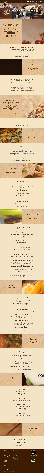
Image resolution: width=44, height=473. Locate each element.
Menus (21, 1)
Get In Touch (15, 455)
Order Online (41, 1)
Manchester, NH (7, 464)
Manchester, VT (7, 465)
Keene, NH (6, 461)
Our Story (15, 451)
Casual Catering (29, 1)
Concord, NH (6, 454)
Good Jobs (33, 1)
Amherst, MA (6, 451)
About (24, 1)
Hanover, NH (6, 460)
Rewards (37, 1)
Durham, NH (6, 457)
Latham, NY (6, 462)
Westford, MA (7, 469)
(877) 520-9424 (11, 28)
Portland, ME (6, 466)
